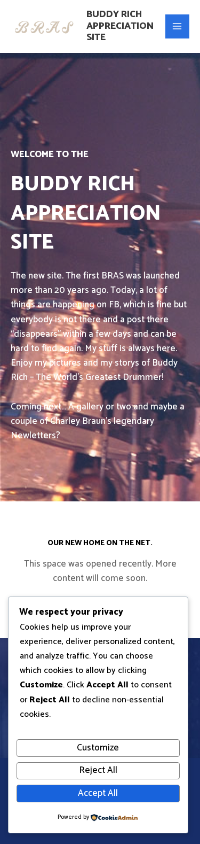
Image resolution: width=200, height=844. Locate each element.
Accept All (98, 793)
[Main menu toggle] (177, 26)
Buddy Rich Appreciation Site (120, 25)
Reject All (98, 770)
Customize (98, 747)
